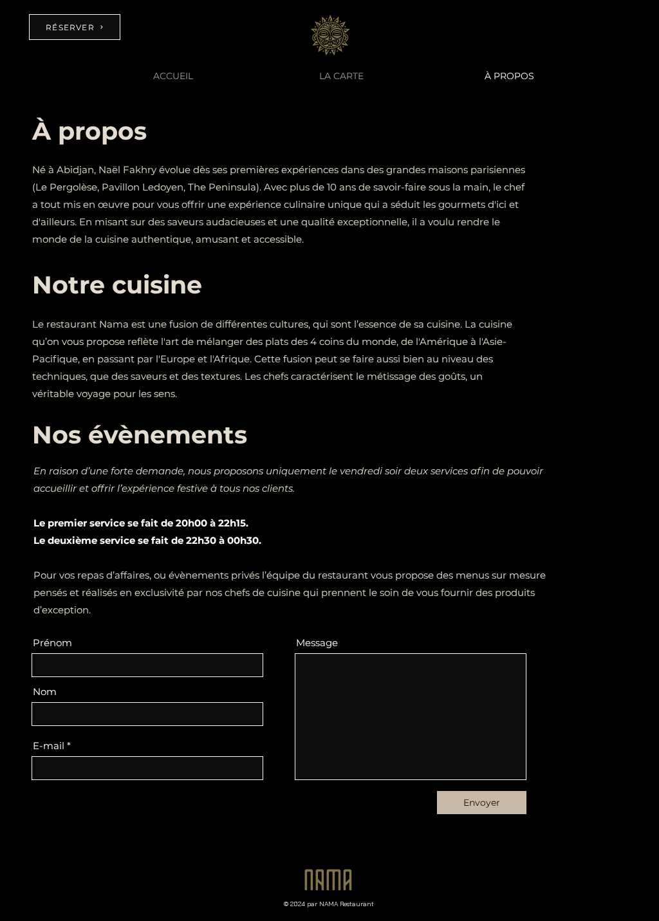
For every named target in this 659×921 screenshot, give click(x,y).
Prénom (52, 642)
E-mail (48, 745)
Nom (45, 691)
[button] (341, 76)
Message (317, 642)
